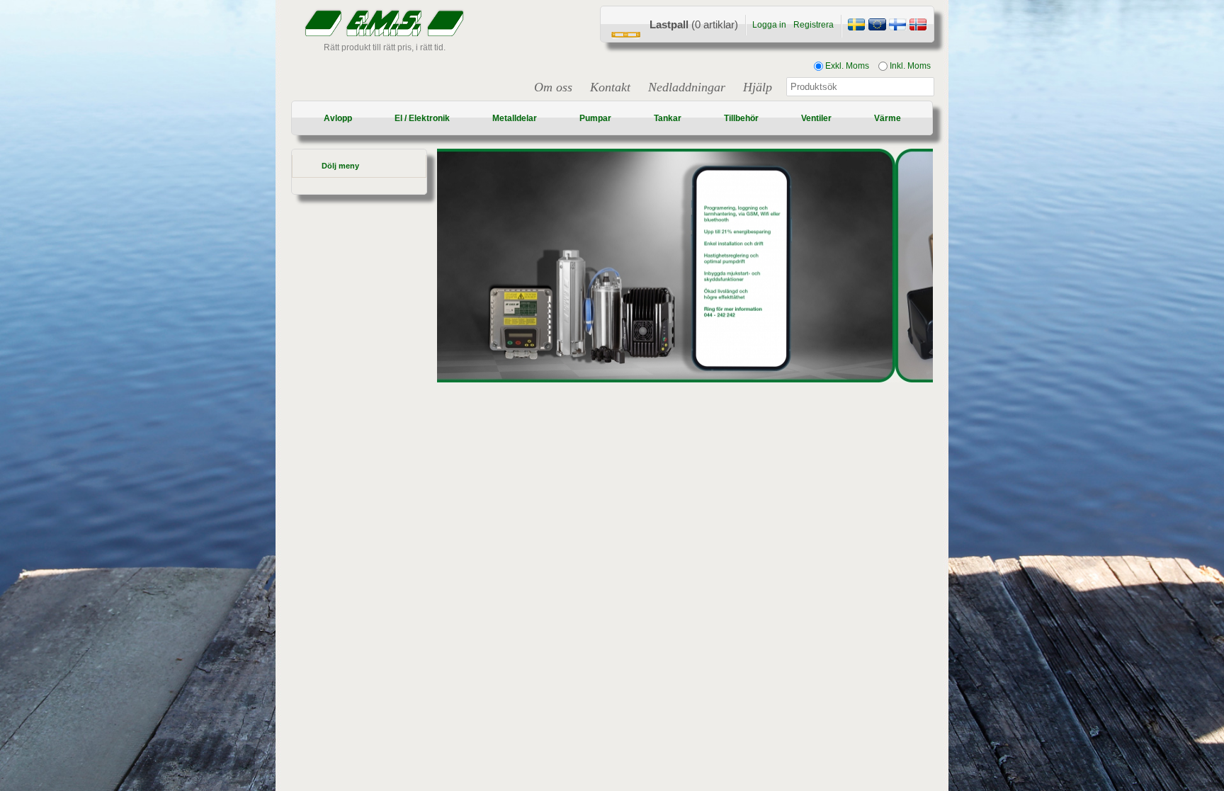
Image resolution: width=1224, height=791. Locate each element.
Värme (887, 118)
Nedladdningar (686, 87)
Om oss (553, 87)
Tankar (667, 118)
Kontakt (610, 87)
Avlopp (338, 118)
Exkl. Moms (846, 66)
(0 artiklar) (694, 24)
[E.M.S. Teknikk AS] (918, 26)
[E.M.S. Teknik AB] (856, 26)
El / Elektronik (422, 118)
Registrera (813, 25)
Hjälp (757, 87)
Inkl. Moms (909, 66)
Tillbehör (741, 118)
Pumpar (595, 118)
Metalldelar (514, 118)
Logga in (769, 25)
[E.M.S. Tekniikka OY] (897, 26)
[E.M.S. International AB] (876, 26)
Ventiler (816, 118)
